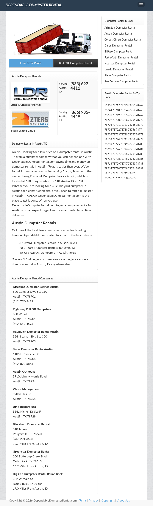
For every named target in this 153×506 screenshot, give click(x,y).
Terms (83, 500)
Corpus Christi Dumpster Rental (122, 39)
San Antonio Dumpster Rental (121, 81)
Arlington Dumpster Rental (119, 28)
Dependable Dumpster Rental (34, 5)
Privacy (94, 500)
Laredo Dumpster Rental (118, 69)
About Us (123, 500)
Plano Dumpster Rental (117, 75)
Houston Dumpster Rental (119, 63)
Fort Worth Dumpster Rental (121, 57)
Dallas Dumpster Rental (118, 45)
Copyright (108, 500)
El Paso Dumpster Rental (118, 51)
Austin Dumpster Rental (118, 34)
